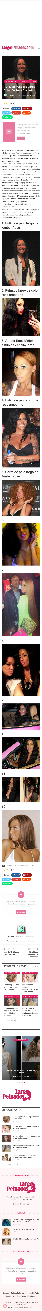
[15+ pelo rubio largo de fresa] (6, 1231)
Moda (24, 1040)
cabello (16, 865)
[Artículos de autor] (21, 929)
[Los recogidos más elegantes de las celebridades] (12, 977)
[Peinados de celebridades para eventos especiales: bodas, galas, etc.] (6, 1157)
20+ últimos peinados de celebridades (33, 954)
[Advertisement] (21, 23)
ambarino (9, 865)
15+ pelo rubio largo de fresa (23, 1229)
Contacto (6, 1293)
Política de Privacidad (19, 1293)
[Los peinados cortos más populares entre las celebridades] (30, 977)
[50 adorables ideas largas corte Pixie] (6, 1241)
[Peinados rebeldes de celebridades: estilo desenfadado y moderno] (30, 1000)
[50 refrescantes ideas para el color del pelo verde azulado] (6, 1222)
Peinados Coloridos (29, 81)
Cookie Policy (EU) (13, 1296)
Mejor (33, 865)
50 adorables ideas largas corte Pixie (26, 1239)
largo (27, 865)
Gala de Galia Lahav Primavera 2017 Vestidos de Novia (24, 1071)
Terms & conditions (29, 1296)
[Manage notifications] (5, 1306)
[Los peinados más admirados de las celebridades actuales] (12, 1000)
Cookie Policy (34, 1293)
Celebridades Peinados (13, 81)
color (22, 865)
